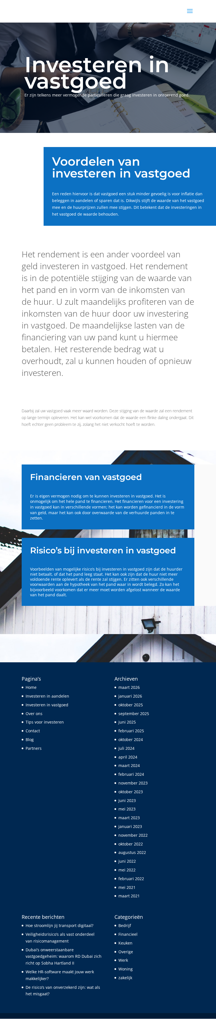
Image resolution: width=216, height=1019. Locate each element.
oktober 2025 (130, 704)
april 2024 (127, 757)
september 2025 (133, 713)
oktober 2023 (130, 791)
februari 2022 (131, 878)
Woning (125, 969)
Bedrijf (124, 925)
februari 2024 (131, 774)
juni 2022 (127, 861)
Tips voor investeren (45, 722)
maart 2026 (129, 687)
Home (31, 687)
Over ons (34, 713)
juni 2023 (127, 800)
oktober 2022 (130, 844)
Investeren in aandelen (47, 696)
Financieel (128, 934)
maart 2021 (129, 896)
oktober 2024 (130, 739)
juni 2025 (127, 722)
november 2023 (133, 783)
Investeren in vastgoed (47, 704)
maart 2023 (129, 817)
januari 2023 (130, 826)
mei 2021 (127, 887)
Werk (123, 960)
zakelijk (125, 977)
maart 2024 (129, 765)
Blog (30, 739)
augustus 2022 (132, 852)
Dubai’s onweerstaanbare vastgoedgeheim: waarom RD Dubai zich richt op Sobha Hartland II (64, 956)
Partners (34, 748)
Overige (125, 951)
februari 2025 (131, 730)
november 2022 (133, 835)
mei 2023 (127, 809)
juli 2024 (126, 748)
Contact (33, 730)
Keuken (125, 943)
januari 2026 (130, 696)
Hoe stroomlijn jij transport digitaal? (59, 925)
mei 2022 (127, 870)
